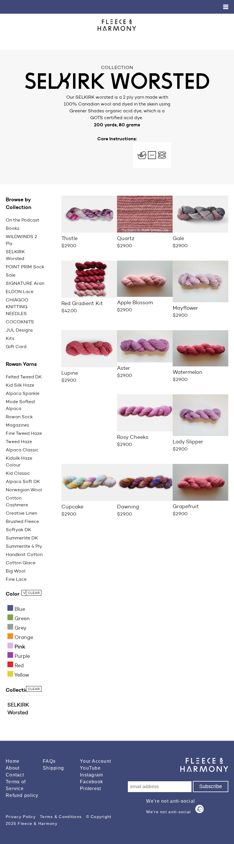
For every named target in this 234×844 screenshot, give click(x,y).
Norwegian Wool (24, 489)
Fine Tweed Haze (24, 433)
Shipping (53, 768)
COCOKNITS (20, 321)
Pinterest (90, 788)
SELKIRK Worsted (18, 709)
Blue (19, 609)
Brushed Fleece (22, 521)
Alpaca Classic (22, 450)
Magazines (17, 425)
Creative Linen (21, 513)
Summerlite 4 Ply (24, 546)
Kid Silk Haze (20, 385)
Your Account (95, 761)
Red (18, 665)
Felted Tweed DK (24, 377)
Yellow (21, 675)
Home (12, 761)
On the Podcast (22, 220)
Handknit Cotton (24, 554)
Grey (20, 628)
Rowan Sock (19, 416)
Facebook (91, 781)
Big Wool (15, 571)
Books (12, 228)
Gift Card (16, 346)
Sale (10, 275)
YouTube (90, 768)
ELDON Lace (19, 291)
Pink (19, 647)
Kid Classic (18, 473)
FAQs (49, 761)
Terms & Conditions (61, 816)
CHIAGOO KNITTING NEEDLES (17, 306)
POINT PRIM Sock (25, 266)
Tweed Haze (19, 441)
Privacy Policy (21, 816)
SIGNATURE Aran (25, 283)
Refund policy (22, 795)
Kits (10, 338)
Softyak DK (18, 529)
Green (21, 618)
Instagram (91, 774)
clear (34, 593)
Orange (23, 637)
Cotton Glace (20, 562)
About (12, 768)
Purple (21, 656)
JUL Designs (19, 330)
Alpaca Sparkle (22, 393)
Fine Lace (16, 579)
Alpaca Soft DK (23, 481)
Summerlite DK (22, 538)
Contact (15, 774)
